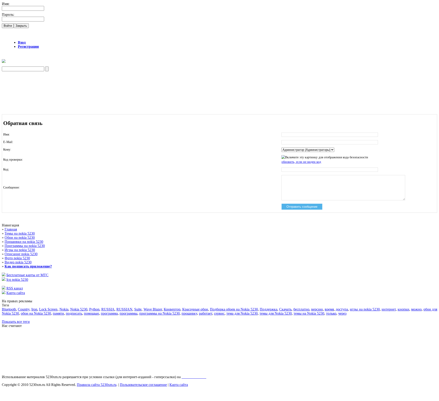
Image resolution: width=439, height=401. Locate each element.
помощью (91, 313)
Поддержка (268, 309)
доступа (342, 309)
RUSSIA (108, 309)
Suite (138, 309)
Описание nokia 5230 (21, 254)
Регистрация (28, 46)
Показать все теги (16, 322)
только (331, 313)
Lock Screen (48, 309)
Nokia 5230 (78, 309)
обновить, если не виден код (301, 162)
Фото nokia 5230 (17, 258)
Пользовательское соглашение (143, 385)
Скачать (285, 309)
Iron (34, 309)
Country (23, 309)
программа (109, 313)
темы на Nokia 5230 (309, 313)
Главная (11, 229)
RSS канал (14, 288)
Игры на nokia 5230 (20, 250)
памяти (58, 313)
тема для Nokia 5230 (242, 313)
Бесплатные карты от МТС (27, 275)
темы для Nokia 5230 (276, 313)
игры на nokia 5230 (365, 309)
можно (416, 309)
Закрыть (21, 25)
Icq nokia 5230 (17, 279)
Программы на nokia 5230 (25, 246)
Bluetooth (9, 309)
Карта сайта (15, 293)
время (329, 309)
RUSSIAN (124, 309)
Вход (22, 42)
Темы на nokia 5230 (20, 233)
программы (128, 313)
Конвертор (172, 309)
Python (94, 309)
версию (317, 309)
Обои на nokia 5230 (20, 237)
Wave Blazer (153, 309)
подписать (74, 313)
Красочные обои (195, 309)
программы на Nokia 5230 (159, 313)
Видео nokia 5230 (18, 262)
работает (205, 313)
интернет (389, 309)
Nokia (63, 309)
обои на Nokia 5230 (36, 313)
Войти (8, 25)
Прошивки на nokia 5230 (24, 242)
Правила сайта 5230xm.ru (96, 385)
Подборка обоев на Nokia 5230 (234, 309)
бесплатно (301, 309)
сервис (219, 313)
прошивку (189, 313)
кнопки (403, 309)
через (342, 313)
